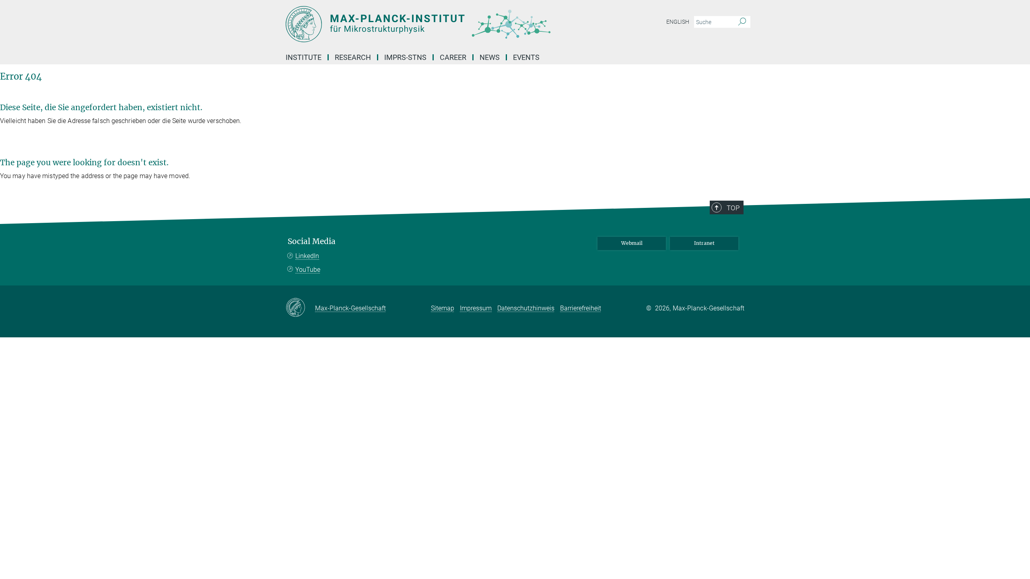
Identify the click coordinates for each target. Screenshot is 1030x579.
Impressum (476, 308)
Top (733, 208)
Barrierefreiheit (580, 308)
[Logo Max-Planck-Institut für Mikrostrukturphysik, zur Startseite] (436, 24)
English (677, 21)
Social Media (312, 241)
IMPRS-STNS (405, 57)
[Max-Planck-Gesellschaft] (300, 308)
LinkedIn (307, 256)
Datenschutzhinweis (525, 308)
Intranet (704, 243)
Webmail (632, 243)
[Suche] (742, 22)
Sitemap (442, 308)
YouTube (307, 269)
